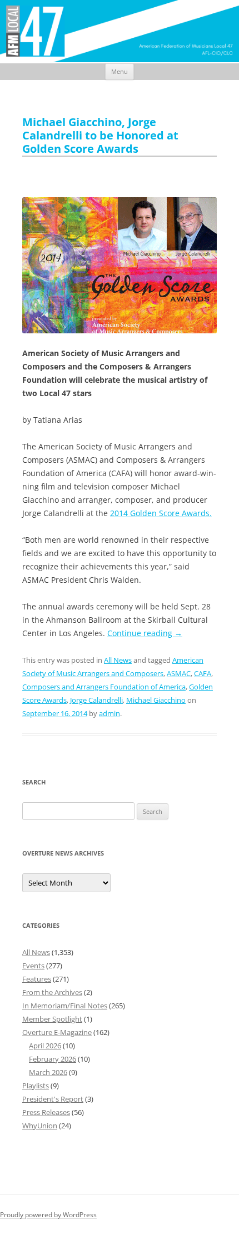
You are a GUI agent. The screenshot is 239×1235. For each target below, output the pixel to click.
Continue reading (144, 633)
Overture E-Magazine (57, 1032)
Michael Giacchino (156, 700)
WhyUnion (39, 1126)
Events (33, 966)
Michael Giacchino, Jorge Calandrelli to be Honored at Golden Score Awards (100, 135)
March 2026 (48, 1072)
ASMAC (179, 673)
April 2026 (45, 1046)
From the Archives (52, 992)
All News (118, 660)
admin (109, 713)
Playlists (35, 1086)
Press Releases (46, 1112)
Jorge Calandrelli (96, 700)
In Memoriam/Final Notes (64, 1006)
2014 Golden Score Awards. (161, 513)
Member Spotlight (52, 1019)
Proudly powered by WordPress (48, 1214)
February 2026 (52, 1059)
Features (36, 979)
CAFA (202, 673)
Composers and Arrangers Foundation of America (104, 687)
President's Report (52, 1099)
